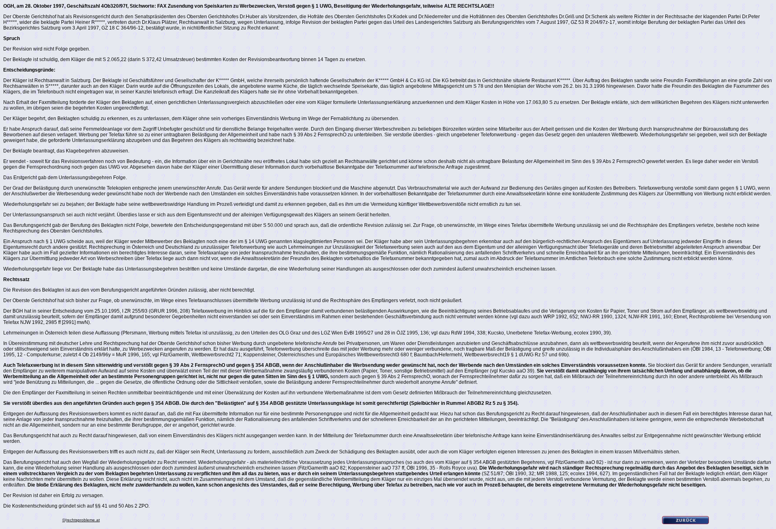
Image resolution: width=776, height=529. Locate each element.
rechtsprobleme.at (83, 520)
